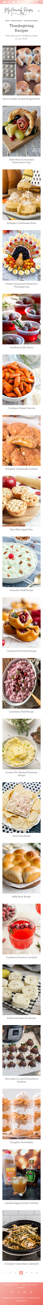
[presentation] (21, 70)
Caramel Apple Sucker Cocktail (21, 1203)
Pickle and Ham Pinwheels (21, 1018)
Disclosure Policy (30, 1284)
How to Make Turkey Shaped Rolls (21, 98)
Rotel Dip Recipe (21, 835)
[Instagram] (9, 2)
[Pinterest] (14, 2)
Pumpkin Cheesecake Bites (21, 223)
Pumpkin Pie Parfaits (21, 1142)
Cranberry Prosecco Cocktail (21, 957)
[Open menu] (39, 10)
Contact (21, 1287)
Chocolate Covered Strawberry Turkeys (21, 1080)
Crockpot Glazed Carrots (21, 408)
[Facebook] (4, 2)
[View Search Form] (39, 2)
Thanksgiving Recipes (31, 20)
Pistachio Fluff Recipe (21, 590)
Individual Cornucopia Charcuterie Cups (21, 161)
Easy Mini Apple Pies (21, 529)
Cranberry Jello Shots (21, 347)
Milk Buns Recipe (21, 896)
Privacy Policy (11, 1284)
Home (7, 20)
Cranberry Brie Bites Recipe (21, 650)
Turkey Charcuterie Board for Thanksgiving (21, 285)
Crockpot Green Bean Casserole (21, 1263)
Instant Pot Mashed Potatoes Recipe (21, 774)
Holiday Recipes (16, 20)
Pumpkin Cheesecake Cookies (21, 468)
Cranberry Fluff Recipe (21, 711)
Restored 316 (21, 1301)
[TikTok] (18, 2)
